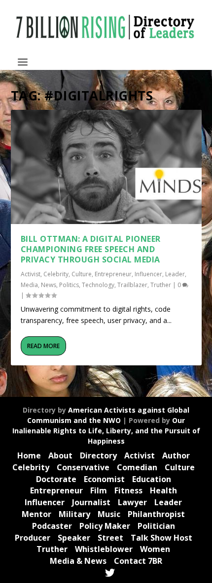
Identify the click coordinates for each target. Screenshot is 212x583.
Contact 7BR (138, 560)
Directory (98, 455)
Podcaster (52, 525)
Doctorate (56, 479)
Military (74, 514)
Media (29, 285)
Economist (104, 479)
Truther (160, 285)
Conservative (83, 467)
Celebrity (56, 274)
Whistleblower (104, 549)
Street (110, 537)
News (48, 285)
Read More (43, 346)
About (60, 455)
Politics (69, 285)
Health (163, 490)
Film (98, 490)
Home (29, 455)
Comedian (137, 467)
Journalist (91, 502)
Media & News (78, 560)
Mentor (36, 514)
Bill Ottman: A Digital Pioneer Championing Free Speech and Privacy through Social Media (91, 249)
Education (151, 479)
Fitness (128, 490)
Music (109, 514)
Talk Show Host (161, 537)
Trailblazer (132, 285)
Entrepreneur (113, 274)
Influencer (148, 274)
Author (176, 455)
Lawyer (132, 502)
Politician (156, 525)
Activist (30, 274)
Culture (81, 274)
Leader (175, 274)
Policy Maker (104, 525)
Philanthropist (156, 514)
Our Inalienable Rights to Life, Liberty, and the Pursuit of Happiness (106, 431)
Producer (32, 537)
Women (155, 549)
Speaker (74, 537)
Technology (98, 285)
